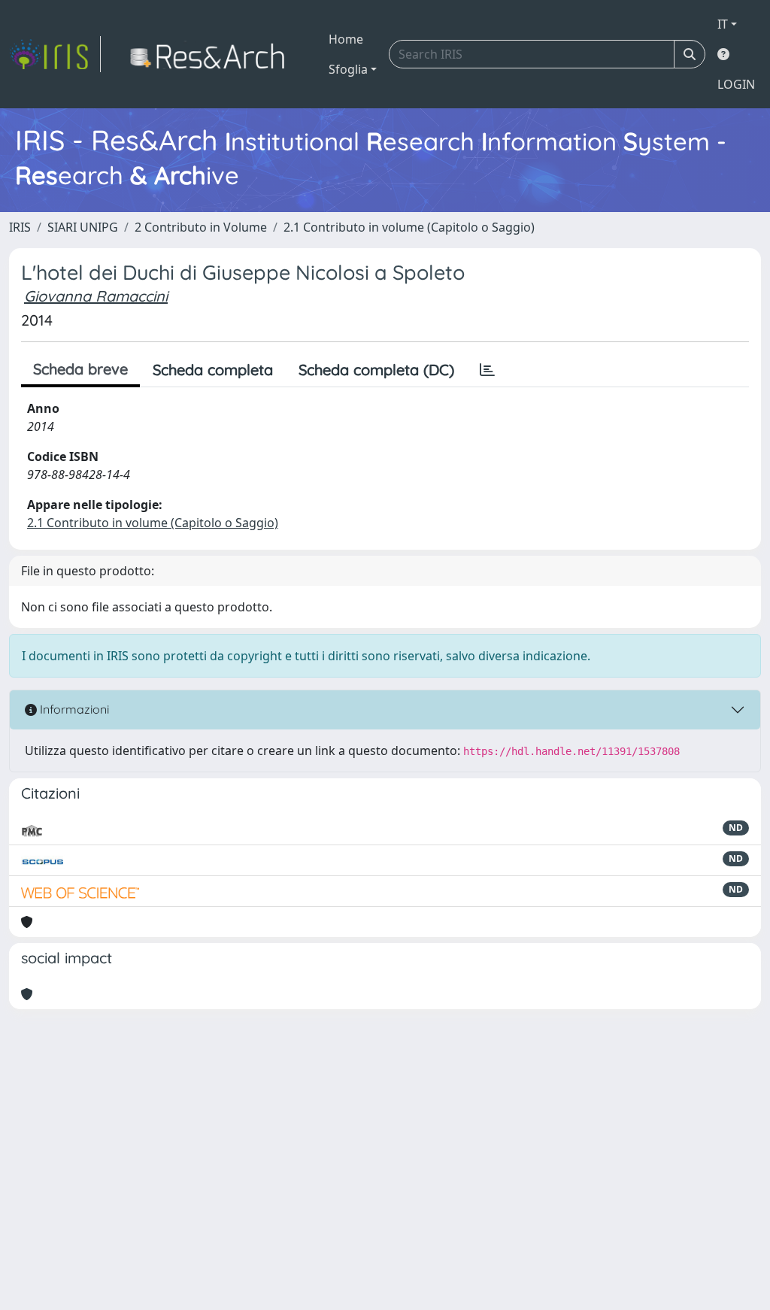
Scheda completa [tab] (213, 369)
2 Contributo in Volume (201, 227)
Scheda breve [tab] (80, 368)
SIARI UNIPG (82, 227)
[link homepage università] (212, 54)
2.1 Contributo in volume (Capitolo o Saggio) (409, 227)
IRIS (20, 227)
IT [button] (722, 24)
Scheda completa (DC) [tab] (376, 369)
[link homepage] (55, 54)
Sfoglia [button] (348, 69)
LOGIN (736, 84)
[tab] (487, 370)
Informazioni (73, 709)
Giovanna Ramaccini (96, 296)
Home (346, 39)
